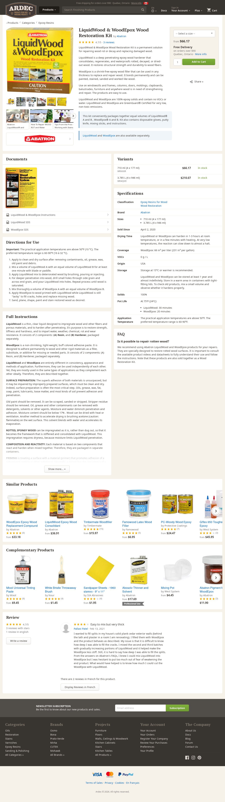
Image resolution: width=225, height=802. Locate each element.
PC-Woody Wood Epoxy (176, 522)
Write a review (18, 640)
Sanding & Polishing (17, 750)
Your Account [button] (179, 9)
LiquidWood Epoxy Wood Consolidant (61, 524)
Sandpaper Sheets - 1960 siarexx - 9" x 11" (100, 590)
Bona (53, 734)
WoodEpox (109, 135)
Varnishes (11, 742)
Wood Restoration (151, 205)
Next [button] (73, 116)
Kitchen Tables (103, 750)
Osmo (53, 730)
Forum (189, 742)
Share (198, 81)
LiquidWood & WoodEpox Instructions (32, 215)
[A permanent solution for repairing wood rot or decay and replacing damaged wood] (21, 101)
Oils (7, 730)
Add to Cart (199, 61)
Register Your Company (154, 738)
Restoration (12, 734)
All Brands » (57, 754)
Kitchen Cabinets (105, 742)
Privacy (109, 782)
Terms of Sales (94, 782)
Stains (8, 738)
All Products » (103, 754)
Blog (188, 738)
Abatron (121, 36)
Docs (164, 10)
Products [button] (48, 9)
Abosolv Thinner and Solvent (135, 590)
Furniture (100, 730)
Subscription (177, 708)
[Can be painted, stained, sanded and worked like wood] (31, 101)
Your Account (148, 730)
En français (132, 782)
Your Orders (147, 734)
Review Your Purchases (153, 742)
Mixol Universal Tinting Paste (20, 590)
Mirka (53, 742)
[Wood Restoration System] (21, 187)
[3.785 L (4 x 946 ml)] (51, 101)
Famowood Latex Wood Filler (137, 524)
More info (136, 3)
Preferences (147, 746)
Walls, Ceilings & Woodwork (111, 738)
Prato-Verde (57, 738)
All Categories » (14, 754)
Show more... (56, 469)
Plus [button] (198, 10)
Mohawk (55, 750)
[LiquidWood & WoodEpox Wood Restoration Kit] (39, 60)
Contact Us (191, 746)
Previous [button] (6, 116)
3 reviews (108, 42)
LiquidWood (90, 135)
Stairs (98, 746)
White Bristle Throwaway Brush (60, 590)
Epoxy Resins (13, 746)
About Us (190, 730)
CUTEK (54, 746)
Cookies (119, 782)
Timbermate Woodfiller (98, 522)
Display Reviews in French (80, 687)
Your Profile (147, 750)
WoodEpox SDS (19, 229)
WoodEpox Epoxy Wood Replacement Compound (22, 524)
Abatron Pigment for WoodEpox (212, 590)
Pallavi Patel (81, 628)
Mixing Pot (167, 588)
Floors (98, 734)
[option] (11, 102)
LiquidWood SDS (20, 222)
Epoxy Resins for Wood (154, 202)
